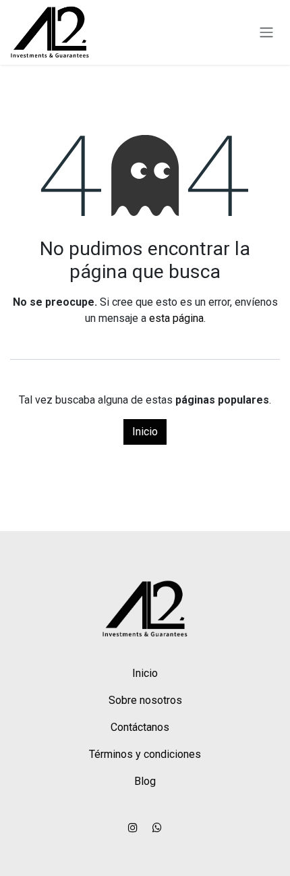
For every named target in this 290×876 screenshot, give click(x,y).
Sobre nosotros (145, 700)
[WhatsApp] (157, 827)
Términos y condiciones (145, 754)
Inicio (145, 431)
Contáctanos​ (140, 727)
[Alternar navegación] (266, 33)
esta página (176, 318)
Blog (145, 781)
